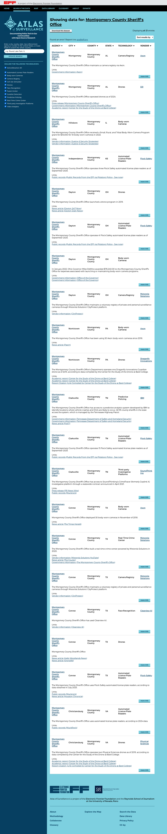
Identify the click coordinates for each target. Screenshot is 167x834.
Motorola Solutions (145, 295)
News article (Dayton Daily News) (67, 211)
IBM (142, 398)
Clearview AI (146, 611)
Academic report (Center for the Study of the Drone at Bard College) (84, 108)
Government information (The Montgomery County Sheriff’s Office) (83, 562)
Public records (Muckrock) (64, 493)
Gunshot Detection (14, 94)
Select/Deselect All (14, 68)
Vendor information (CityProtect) (67, 313)
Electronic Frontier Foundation (47, 3)
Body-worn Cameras (15, 75)
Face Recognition (13, 88)
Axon (142, 56)
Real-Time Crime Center (16, 100)
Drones (10, 85)
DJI (141, 87)
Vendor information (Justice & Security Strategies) (75, 141)
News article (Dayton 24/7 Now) (66, 208)
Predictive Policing (14, 97)
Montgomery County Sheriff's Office (58, 55)
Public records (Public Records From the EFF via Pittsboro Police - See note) (87, 177)
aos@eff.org (82, 39)
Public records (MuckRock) (64, 727)
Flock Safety (146, 158)
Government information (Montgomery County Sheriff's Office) (81, 105)
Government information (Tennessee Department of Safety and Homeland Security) (91, 419)
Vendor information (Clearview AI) (68, 627)
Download (61, 31)
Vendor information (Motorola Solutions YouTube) (75, 557)
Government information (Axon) (67, 72)
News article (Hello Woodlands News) (69, 658)
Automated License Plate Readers (20, 72)
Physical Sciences (144, 742)
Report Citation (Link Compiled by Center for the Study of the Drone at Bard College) (92, 383)
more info (144, 76)
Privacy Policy (127, 820)
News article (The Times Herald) (66, 524)
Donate (86, 8)
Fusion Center (12, 91)
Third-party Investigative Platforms (20, 103)
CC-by (123, 825)
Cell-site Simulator (14, 82)
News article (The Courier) (64, 560)
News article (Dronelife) (63, 660)
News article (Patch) (61, 345)
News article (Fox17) (61, 423)
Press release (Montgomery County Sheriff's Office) (75, 103)
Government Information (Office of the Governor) (75, 278)
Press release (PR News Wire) (65, 490)
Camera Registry (13, 79)
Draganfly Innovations (146, 359)
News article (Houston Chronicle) (67, 696)
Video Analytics (13, 106)
